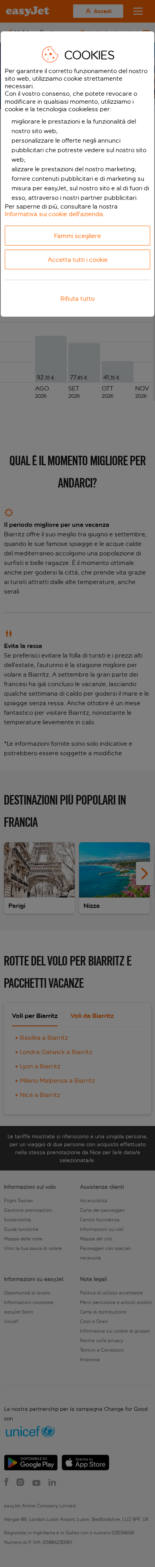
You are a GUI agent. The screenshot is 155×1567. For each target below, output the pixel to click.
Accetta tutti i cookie (78, 259)
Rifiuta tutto (77, 298)
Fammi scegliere (77, 236)
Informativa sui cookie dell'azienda (54, 214)
